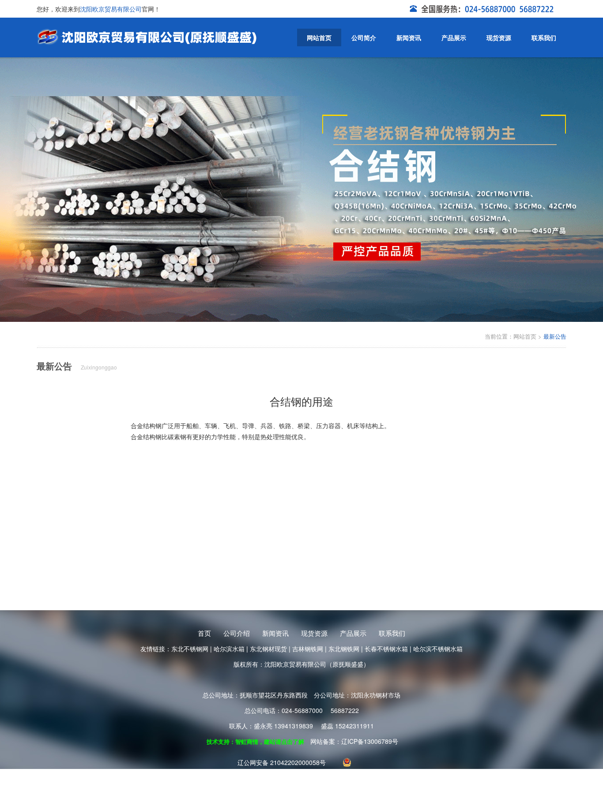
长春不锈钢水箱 (386, 648)
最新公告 (554, 336)
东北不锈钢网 (189, 648)
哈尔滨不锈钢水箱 (438, 648)
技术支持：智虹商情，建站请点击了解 (255, 741)
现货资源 (498, 37)
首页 (204, 633)
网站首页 (319, 37)
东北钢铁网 (343, 648)
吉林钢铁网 (307, 648)
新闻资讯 (408, 37)
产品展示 (453, 37)
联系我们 (543, 37)
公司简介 (363, 37)
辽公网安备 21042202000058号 (281, 762)
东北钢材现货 (268, 648)
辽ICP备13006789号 (369, 741)
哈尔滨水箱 (229, 648)
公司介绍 (236, 633)
